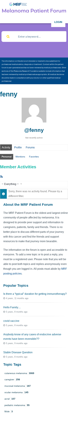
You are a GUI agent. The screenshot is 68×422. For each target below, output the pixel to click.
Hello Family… (12, 307)
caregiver (12, 379)
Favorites (34, 156)
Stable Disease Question (18, 352)
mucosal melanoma (17, 386)
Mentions (20, 156)
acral (9, 398)
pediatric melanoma (17, 405)
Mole (8, 411)
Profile (18, 147)
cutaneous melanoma (19, 373)
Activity (6, 147)
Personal (7, 156)
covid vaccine (11, 320)
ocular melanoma (16, 392)
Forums (30, 147)
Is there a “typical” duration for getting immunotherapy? (35, 293)
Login (58, 22)
